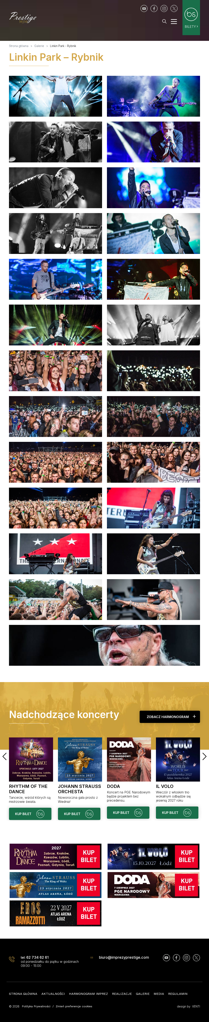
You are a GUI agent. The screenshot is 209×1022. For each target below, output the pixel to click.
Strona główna (23, 994)
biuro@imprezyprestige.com (124, 957)
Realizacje (122, 994)
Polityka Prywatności (36, 1006)
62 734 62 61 (37, 957)
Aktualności (53, 994)
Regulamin (178, 994)
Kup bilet (23, 814)
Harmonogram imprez (88, 994)
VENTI (196, 1006)
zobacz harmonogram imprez (168, 719)
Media (159, 994)
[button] (4, 756)
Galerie (143, 994)
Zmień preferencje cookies (74, 1006)
